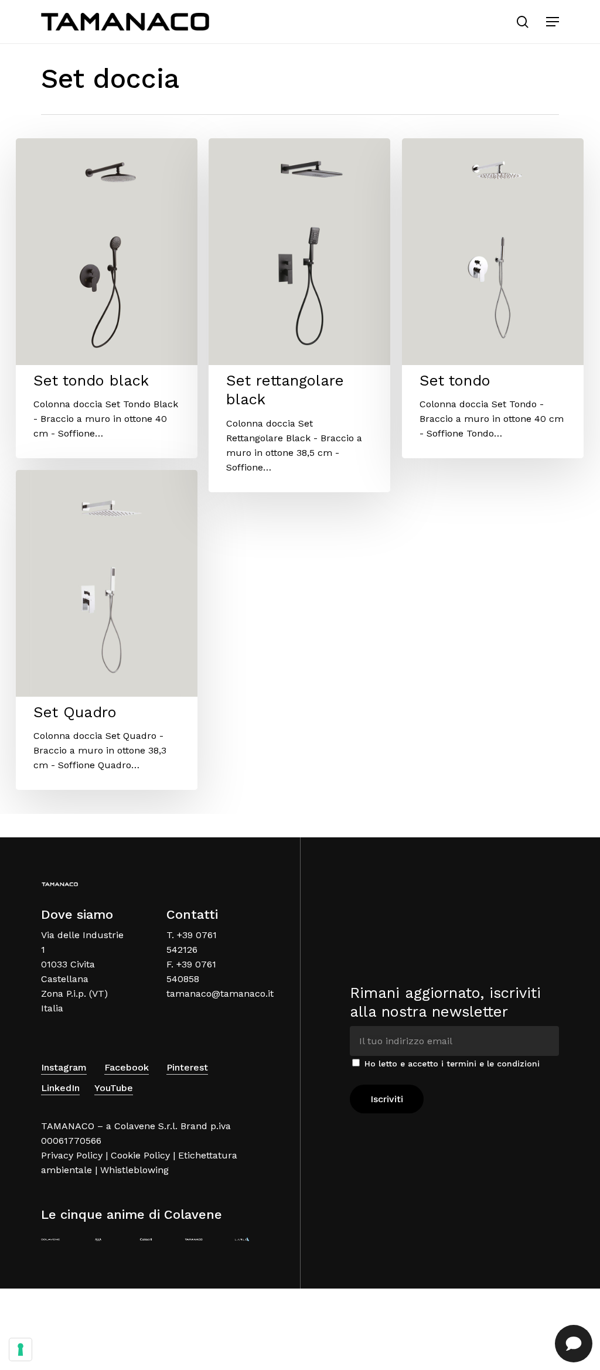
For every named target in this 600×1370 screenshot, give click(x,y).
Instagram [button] (64, 1067)
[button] (552, 22)
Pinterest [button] (187, 1067)
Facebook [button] (126, 1067)
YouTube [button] (113, 1087)
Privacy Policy (72, 1155)
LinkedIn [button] (60, 1087)
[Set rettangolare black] (299, 315)
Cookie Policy (140, 1155)
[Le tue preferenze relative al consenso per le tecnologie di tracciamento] (20, 1349)
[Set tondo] (493, 298)
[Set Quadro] (106, 630)
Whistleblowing (134, 1169)
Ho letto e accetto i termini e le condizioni (452, 1063)
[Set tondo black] (106, 298)
